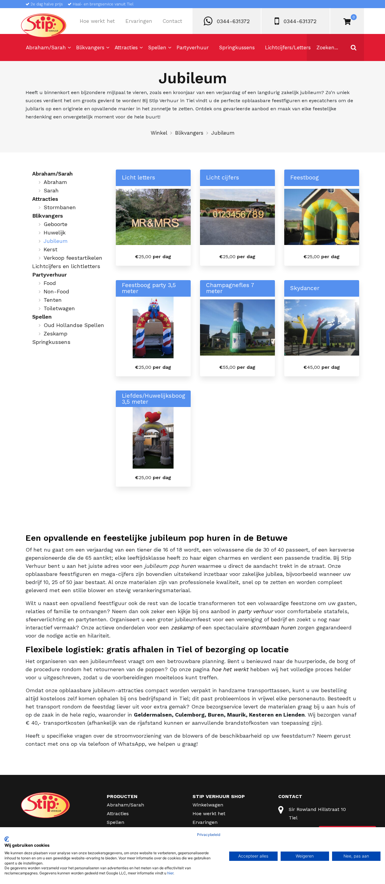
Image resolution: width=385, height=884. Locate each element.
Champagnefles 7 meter (230, 288)
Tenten (53, 300)
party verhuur (255, 611)
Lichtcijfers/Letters (288, 47)
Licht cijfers (222, 178)
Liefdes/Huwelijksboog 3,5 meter (153, 399)
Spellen (157, 47)
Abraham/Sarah (46, 47)
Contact (172, 21)
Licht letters (138, 178)
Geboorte (55, 224)
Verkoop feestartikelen (73, 258)
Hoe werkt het (97, 21)
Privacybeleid (208, 834)
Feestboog (304, 178)
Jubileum (56, 241)
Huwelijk (55, 232)
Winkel (159, 133)
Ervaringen (138, 21)
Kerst (50, 249)
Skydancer (304, 288)
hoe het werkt (229, 669)
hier (170, 873)
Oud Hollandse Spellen (74, 325)
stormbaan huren (273, 627)
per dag (153, 256)
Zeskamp (55, 333)
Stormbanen (60, 207)
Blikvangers (90, 47)
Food (50, 283)
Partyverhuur (193, 47)
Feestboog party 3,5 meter (149, 288)
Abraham (55, 182)
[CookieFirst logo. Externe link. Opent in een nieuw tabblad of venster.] (7, 839)
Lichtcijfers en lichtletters (66, 266)
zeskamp (182, 627)
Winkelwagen (207, 805)
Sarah (51, 190)
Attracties (126, 47)
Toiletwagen (59, 308)
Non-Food (56, 291)
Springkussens (237, 47)
